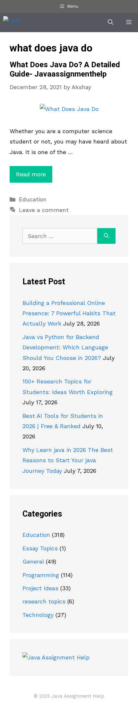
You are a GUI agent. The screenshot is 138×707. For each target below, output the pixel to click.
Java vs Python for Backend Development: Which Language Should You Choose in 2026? (65, 347)
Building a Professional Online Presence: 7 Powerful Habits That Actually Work (69, 313)
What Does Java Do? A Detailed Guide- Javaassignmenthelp (65, 69)
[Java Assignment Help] (24, 22)
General (33, 561)
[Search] (106, 236)
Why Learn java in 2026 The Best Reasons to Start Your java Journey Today (67, 460)
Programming (40, 575)
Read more (31, 174)
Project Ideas (40, 588)
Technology (38, 614)
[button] (110, 22)
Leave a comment (44, 210)
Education (33, 199)
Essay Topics (40, 548)
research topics (43, 601)
